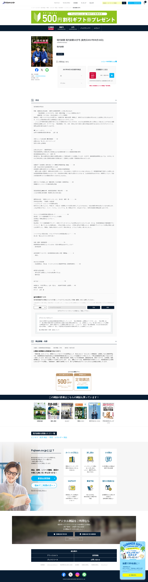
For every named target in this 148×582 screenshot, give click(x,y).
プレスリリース (52, 560)
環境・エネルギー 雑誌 (52, 7)
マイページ (56, 3)
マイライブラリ (66, 3)
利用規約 (43, 564)
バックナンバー (67, 7)
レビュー (97, 28)
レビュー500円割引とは (108, 61)
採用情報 (95, 555)
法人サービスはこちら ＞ (39, 490)
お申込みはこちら (82, 387)
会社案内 (77, 564)
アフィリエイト (52, 555)
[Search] (124, 3)
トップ (32, 7)
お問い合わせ (95, 560)
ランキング (83, 3)
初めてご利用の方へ (44, 485)
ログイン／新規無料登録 (134, 2)
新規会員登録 (44, 478)
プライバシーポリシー (52, 564)
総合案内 (74, 551)
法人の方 (92, 3)
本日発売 (75, 3)
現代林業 (61, 7)
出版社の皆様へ (85, 564)
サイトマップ (104, 564)
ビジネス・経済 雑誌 (40, 7)
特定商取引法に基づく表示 (66, 564)
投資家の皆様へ (95, 564)
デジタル (62, 83)
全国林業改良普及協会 (40, 76)
